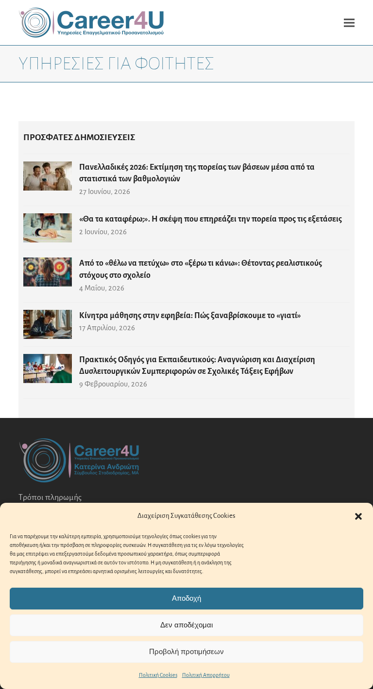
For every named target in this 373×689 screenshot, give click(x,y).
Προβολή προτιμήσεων (186, 651)
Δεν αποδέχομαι (186, 625)
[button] (358, 516)
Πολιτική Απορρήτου (206, 675)
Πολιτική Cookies (158, 675)
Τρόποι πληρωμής (50, 497)
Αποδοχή (186, 598)
